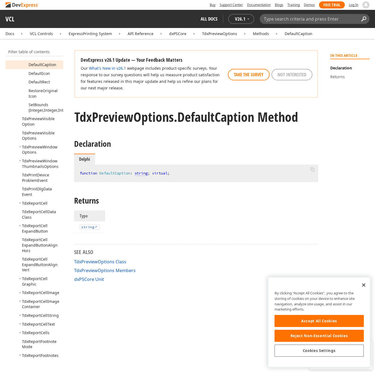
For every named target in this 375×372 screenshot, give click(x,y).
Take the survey (249, 75)
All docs (209, 19)
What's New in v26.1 (107, 68)
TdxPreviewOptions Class (100, 262)
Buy (213, 4)
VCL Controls (41, 33)
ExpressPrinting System (90, 33)
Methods (261, 33)
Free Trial (331, 4)
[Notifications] (366, 5)
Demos (309, 4)
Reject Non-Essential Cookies (319, 335)
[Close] (364, 285)
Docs (9, 33)
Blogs (279, 4)
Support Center (231, 4)
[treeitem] (42, 64)
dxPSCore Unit (89, 279)
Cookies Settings (319, 350)
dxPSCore (177, 33)
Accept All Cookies (319, 321)
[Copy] (312, 169)
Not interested (292, 75)
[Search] (364, 19)
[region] (319, 322)
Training (293, 4)
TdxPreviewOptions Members (105, 270)
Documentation (259, 4)
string (141, 173)
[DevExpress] (22, 5)
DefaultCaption (298, 33)
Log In (353, 4)
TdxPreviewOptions (219, 33)
